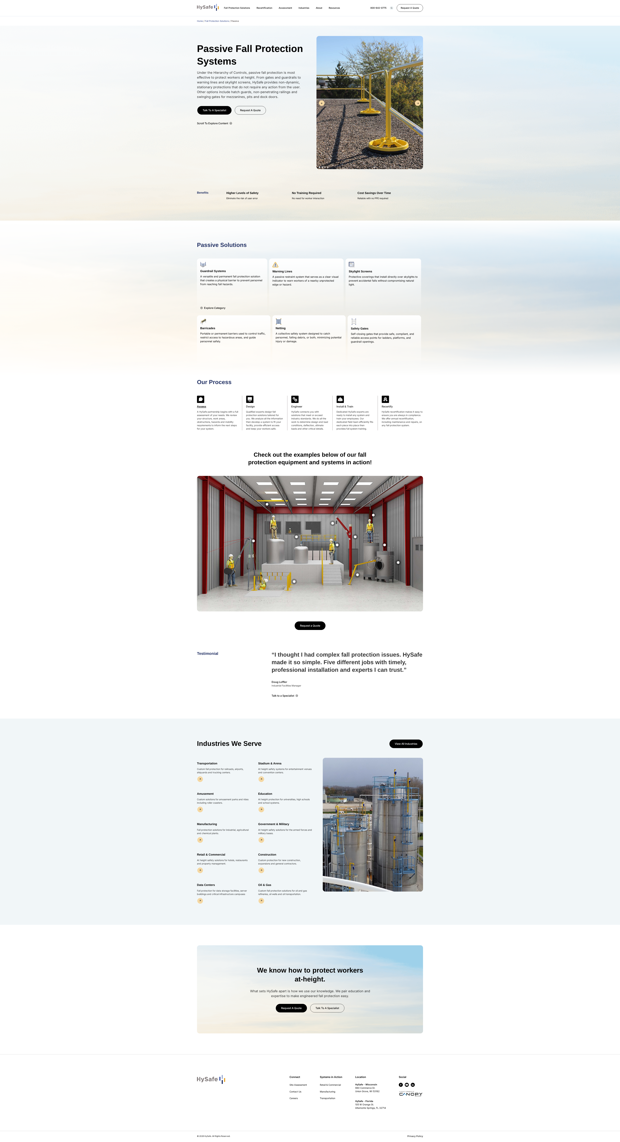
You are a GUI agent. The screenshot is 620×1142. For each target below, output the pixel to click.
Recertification (264, 7)
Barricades (207, 328)
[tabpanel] (369, 103)
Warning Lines (282, 271)
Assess (201, 406)
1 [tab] (319, 167)
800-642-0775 (378, 7)
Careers (293, 1098)
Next (418, 103)
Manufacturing (327, 1091)
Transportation (327, 1098)
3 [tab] (325, 167)
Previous (322, 103)
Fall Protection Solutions (237, 7)
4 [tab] (328, 167)
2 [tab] (322, 167)
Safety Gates (359, 328)
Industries (304, 7)
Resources (334, 7)
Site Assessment (298, 1084)
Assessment (285, 7)
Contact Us (295, 1091)
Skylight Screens (360, 271)
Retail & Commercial (330, 1084)
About (319, 7)
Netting (281, 328)
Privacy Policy (415, 1136)
